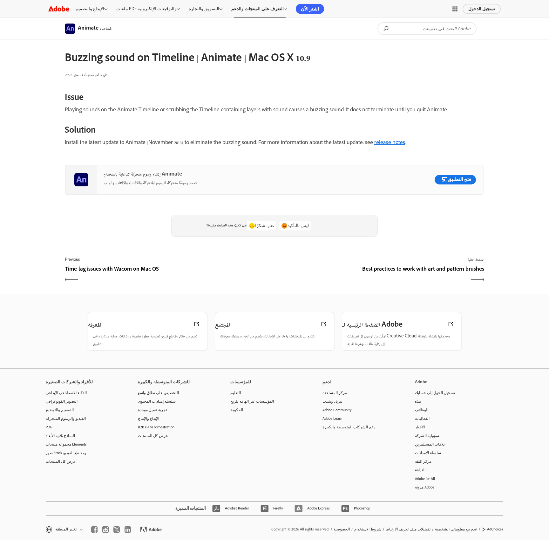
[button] (455, 9)
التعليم (235, 393)
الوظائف (421, 410)
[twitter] (116, 529)
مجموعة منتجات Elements (66, 444)
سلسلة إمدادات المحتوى (157, 401)
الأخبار (420, 427)
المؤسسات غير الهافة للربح (252, 401)
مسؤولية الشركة (428, 435)
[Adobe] (59, 8)
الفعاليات (422, 418)
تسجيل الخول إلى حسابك (435, 393)
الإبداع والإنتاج (148, 418)
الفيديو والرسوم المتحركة (66, 418)
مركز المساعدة (334, 393)
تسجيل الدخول (481, 8)
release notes (389, 143)
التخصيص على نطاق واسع (158, 393)
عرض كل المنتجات (61, 461)
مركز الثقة (423, 461)
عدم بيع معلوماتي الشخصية (456, 529)
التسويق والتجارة (204, 8)
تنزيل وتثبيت (332, 401)
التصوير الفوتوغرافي (62, 401)
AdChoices (495, 529)
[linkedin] (128, 529)
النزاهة (420, 470)
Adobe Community (337, 410)
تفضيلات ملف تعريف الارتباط (408, 529)
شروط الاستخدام (367, 529)
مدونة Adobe (424, 487)
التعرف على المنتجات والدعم (257, 8)
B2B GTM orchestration (156, 427)
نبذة (418, 401)
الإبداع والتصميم (90, 8)
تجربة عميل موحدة (152, 410)
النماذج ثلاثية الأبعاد (60, 435)
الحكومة (236, 410)
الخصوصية (342, 529)
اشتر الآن (310, 9)
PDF (49, 427)
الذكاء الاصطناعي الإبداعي (66, 393)
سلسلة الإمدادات (428, 453)
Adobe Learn (332, 418)
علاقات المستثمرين (430, 444)
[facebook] (94, 529)
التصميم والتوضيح (60, 410)
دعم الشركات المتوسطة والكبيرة (348, 427)
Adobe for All (425, 478)
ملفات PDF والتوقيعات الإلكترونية (146, 8)
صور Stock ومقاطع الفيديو (66, 453)
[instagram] (105, 529)
